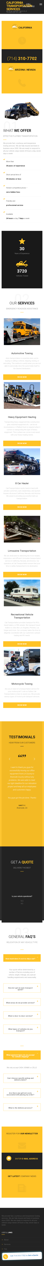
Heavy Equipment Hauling (22, 417)
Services (7, 1244)
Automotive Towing (22, 353)
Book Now (22, 377)
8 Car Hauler (22, 483)
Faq (5, 1249)
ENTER (26, 1158)
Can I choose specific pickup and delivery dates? (20, 1079)
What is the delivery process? (20, 1108)
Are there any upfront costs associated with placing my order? (20, 1094)
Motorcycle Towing (22, 683)
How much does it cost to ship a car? (20, 959)
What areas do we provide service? (20, 1003)
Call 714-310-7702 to (24, 1255)
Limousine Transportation (22, 550)
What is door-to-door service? (20, 1016)
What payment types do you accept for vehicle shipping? (20, 1056)
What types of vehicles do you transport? (20, 1030)
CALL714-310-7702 (28, 5)
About (6, 1240)
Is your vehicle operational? (22, 896)
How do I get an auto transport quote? (20, 989)
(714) (22, 58)
